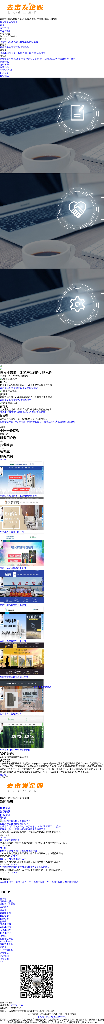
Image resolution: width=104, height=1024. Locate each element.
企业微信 (71, 59)
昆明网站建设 (71, 882)
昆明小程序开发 (41, 882)
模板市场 (4, 76)
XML (2, 961)
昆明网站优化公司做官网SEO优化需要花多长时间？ (25, 867)
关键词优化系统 (21, 42)
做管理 (3, 936)
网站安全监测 (32, 59)
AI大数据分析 (59, 59)
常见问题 (5, 811)
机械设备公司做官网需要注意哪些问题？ (19, 850)
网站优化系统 (6, 42)
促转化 (3, 921)
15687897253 (17, 1005)
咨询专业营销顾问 (42, 687)
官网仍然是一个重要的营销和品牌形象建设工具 (23, 829)
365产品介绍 (6, 70)
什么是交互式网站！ (10, 840)
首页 (2, 25)
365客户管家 (19, 59)
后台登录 (4, 73)
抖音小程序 (39, 53)
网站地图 (4, 958)
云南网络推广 (6, 882)
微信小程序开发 (23, 882)
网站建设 (33, 42)
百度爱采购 (5, 47)
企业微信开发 (6, 59)
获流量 (3, 910)
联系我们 (4, 67)
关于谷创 (4, 28)
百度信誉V (26, 47)
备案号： (42, 1017)
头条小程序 (28, 53)
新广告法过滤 (46, 59)
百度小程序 (16, 53)
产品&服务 (5, 31)
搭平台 (3, 898)
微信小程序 (5, 53)
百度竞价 (15, 47)
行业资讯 (5, 815)
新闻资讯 (4, 62)
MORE (3, 459)
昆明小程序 (56, 882)
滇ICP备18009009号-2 (56, 1017)
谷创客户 (4, 64)
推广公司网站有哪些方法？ (13, 859)
